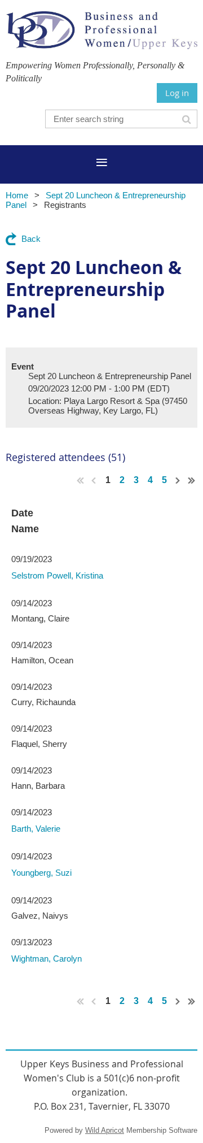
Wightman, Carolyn (46, 958)
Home (17, 195)
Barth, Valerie (35, 828)
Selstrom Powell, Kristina (57, 575)
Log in (177, 92)
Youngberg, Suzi (41, 872)
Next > (178, 480)
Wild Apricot (104, 1130)
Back (31, 239)
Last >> (191, 480)
